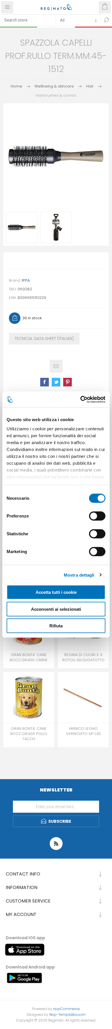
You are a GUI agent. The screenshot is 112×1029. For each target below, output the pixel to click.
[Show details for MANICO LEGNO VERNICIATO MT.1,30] (83, 697)
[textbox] (27, 20)
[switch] (97, 516)
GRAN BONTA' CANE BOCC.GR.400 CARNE (29, 657)
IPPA (26, 280)
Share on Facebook (44, 382)
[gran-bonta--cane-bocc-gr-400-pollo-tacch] (28, 697)
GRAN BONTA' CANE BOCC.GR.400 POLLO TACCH (28, 734)
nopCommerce (66, 1008)
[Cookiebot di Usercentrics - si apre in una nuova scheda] (80, 399)
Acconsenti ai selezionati (56, 608)
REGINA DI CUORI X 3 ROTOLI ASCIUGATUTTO (83, 657)
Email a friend (56, 366)
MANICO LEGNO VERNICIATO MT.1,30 (83, 731)
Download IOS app (25, 938)
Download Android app (30, 967)
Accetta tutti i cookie (56, 592)
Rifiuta (56, 625)
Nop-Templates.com (67, 1014)
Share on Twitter (56, 382)
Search (106, 20)
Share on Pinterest (67, 382)
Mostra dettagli (79, 574)
